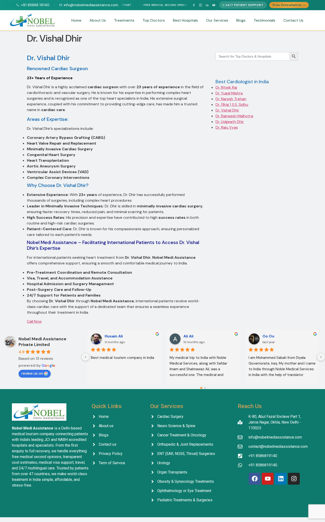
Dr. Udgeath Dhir (230, 121)
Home (76, 20)
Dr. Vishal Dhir (227, 110)
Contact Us (293, 20)
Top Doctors (154, 20)
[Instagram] (200, 5)
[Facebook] (194, 5)
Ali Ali (188, 336)
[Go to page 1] (205, 388)
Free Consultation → (289, 5)
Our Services (217, 20)
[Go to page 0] (201, 388)
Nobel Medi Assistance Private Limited (42, 341)
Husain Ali (114, 336)
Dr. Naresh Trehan (231, 98)
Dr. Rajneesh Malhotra (234, 115)
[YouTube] (214, 5)
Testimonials (264, 20)
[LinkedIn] (207, 5)
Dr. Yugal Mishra (229, 93)
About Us (97, 20)
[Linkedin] (281, 479)
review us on (32, 373)
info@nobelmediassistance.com (91, 5)
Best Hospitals (185, 20)
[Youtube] (268, 479)
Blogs (241, 20)
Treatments (124, 20)
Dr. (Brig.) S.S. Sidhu (232, 104)
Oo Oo (268, 336)
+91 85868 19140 (35, 5)
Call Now (34, 321)
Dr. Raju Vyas (227, 127)
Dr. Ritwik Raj (226, 87)
